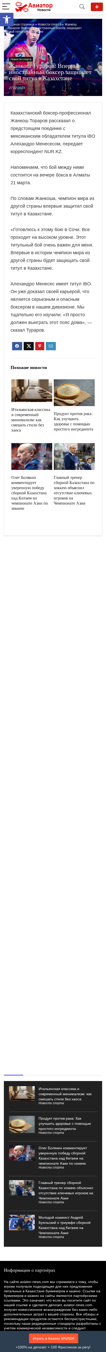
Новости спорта (49, 24)
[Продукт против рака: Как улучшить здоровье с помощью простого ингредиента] (74, 383)
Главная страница (21, 24)
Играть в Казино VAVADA (53, 1338)
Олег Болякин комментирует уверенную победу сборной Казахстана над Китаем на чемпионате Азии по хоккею (29, 493)
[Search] (82, 7)
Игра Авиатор (97, 7)
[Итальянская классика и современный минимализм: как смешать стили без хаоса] (31, 383)
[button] (6, 19)
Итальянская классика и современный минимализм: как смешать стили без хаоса (30, 419)
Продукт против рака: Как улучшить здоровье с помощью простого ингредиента (65, 1123)
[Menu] (6, 7)
